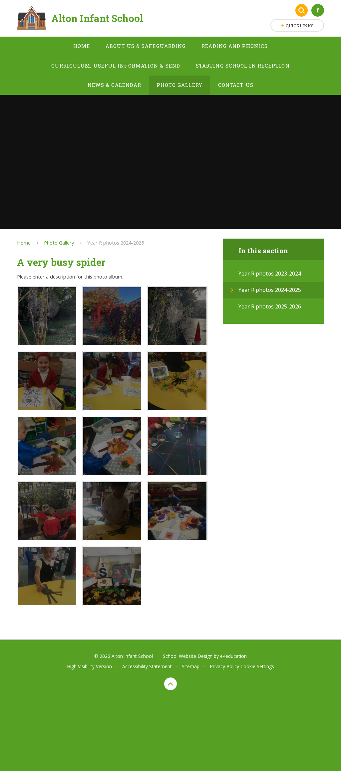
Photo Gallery (59, 242)
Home (24, 242)
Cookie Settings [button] (257, 666)
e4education (233, 656)
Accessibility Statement (147, 666)
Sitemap (190, 666)
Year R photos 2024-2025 (115, 242)
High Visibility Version (89, 666)
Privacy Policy (224, 666)
